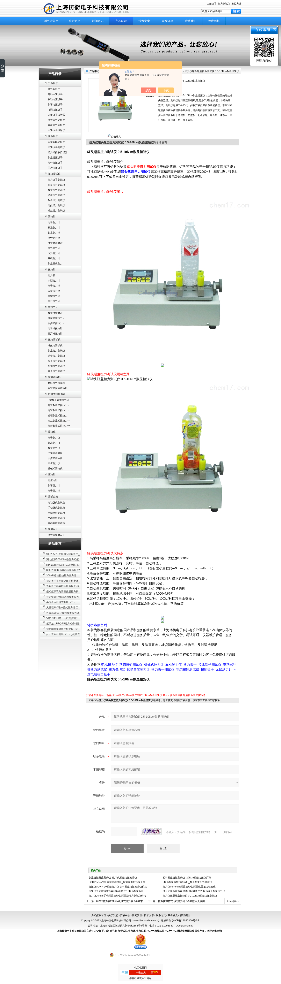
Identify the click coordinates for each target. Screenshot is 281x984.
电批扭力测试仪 (56, 205)
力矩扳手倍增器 (56, 114)
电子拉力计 (54, 285)
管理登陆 (185, 915)
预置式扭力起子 (56, 535)
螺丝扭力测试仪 (56, 210)
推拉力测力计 (55, 243)
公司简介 (74, 21)
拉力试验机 (54, 377)
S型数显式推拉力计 (58, 400)
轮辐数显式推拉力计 (59, 415)
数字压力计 (54, 485)
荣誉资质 (173, 915)
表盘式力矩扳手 (56, 125)
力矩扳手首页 (98, 915)
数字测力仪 (54, 448)
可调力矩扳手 (55, 109)
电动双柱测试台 (56, 523)
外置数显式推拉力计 (59, 405)
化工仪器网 (140, 967)
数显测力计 (54, 232)
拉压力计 (53, 480)
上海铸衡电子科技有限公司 (91, 8)
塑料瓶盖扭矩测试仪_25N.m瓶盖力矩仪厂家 (187, 877)
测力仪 (52, 431)
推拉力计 (236, 3)
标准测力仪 (54, 442)
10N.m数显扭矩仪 (152, 695)
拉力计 (52, 269)
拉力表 (51, 275)
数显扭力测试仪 (56, 200)
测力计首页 (51, 21)
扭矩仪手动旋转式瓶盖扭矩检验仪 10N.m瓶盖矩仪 (116, 891)
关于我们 (113, 915)
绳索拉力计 (54, 296)
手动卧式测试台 (56, 507)
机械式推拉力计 (56, 318)
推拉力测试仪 (55, 345)
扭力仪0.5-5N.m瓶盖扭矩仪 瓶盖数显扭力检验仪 (189, 886)
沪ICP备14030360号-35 (185, 920)
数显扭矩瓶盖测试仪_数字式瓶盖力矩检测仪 (113, 877)
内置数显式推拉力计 (59, 410)
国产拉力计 (54, 301)
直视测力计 (54, 258)
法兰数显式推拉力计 (59, 420)
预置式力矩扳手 (56, 120)
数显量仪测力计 (56, 263)
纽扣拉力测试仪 (56, 366)
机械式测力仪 (55, 468)
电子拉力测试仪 (56, 371)
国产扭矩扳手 (55, 167)
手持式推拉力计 (56, 323)
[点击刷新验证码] (151, 831)
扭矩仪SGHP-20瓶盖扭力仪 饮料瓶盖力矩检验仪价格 (118, 886)
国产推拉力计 (55, 333)
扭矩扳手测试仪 (56, 147)
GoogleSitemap (184, 925)
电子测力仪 (54, 437)
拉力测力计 (54, 248)
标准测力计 (54, 227)
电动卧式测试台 (56, 502)
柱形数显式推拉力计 (59, 425)
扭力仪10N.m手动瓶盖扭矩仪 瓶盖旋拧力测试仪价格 (117, 895)
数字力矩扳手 (55, 104)
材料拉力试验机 (56, 383)
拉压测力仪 (54, 463)
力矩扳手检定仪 (56, 130)
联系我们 (190, 21)
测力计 (52, 216)
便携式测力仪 (55, 453)
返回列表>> (232, 901)
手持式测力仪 (55, 458)
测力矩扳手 (54, 89)
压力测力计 (54, 253)
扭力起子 (53, 529)
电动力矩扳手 (55, 94)
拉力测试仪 (54, 339)
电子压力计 (54, 490)
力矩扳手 (212, 3)
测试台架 (53, 496)
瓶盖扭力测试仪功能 (194, 695)
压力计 (52, 474)
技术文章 (144, 21)
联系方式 (161, 915)
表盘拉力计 (54, 290)
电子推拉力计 (55, 328)
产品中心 (125, 915)
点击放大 (116, 136)
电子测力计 (54, 222)
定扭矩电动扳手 (56, 142)
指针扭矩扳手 (55, 162)
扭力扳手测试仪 (56, 179)
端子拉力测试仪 (56, 360)
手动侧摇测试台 (56, 518)
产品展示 (121, 21)
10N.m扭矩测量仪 (172, 695)
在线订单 (167, 21)
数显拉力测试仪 (56, 350)
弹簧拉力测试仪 (56, 355)
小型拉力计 (54, 280)
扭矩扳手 (53, 136)
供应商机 (214, 21)
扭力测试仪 (224, 3)
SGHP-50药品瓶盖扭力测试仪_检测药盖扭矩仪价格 (117, 882)
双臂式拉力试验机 (57, 388)
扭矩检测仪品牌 (133, 695)
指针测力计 (54, 237)
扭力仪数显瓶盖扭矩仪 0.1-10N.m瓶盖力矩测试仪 (190, 895)
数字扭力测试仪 (56, 190)
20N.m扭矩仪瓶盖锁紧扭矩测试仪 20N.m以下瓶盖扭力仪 (194, 891)
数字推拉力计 (55, 313)
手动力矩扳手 (55, 99)
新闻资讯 (97, 21)
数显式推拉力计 (56, 394)
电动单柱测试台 (56, 512)
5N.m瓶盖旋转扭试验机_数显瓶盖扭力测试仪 (187, 882)
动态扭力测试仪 (56, 195)
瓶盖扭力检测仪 (115, 695)
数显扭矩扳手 (55, 157)
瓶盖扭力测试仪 (56, 184)
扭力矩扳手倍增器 (57, 152)
